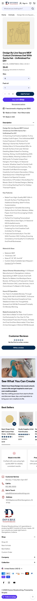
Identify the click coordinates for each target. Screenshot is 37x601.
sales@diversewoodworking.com (18, 493)
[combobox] (18, 8)
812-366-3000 (11, 486)
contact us (9, 263)
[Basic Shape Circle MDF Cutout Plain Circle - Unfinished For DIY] (9, 419)
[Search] (32, 8)
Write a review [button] (18, 348)
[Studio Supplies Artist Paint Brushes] (26, 419)
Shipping (6, 70)
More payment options (18, 104)
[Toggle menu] (3, 3)
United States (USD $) (12, 569)
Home (4, 15)
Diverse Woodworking (15, 590)
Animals (11, 15)
